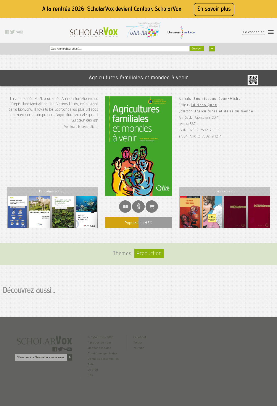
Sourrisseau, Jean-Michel (217, 99)
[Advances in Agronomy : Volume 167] (259, 213)
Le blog (93, 369)
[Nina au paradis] (212, 213)
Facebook (140, 337)
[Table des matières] (138, 212)
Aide (91, 364)
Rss (90, 375)
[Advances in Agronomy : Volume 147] (235, 213)
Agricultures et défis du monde (223, 111)
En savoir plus (214, 9)
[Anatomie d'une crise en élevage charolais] (39, 213)
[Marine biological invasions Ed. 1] (86, 213)
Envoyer (197, 48)
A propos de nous (100, 342)
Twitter (137, 342)
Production (149, 254)
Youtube (139, 348)
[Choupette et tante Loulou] (190, 213)
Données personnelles (103, 358)
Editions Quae (204, 105)
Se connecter (253, 32)
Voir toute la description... (81, 127)
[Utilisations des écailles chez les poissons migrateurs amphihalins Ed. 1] (17, 213)
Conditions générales (102, 353)
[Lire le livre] (125, 212)
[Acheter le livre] (151, 212)
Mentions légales (99, 348)
